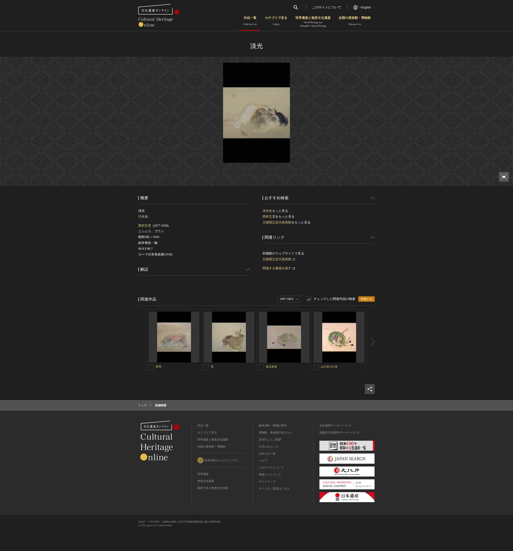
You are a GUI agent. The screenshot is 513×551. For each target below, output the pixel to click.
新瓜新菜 (271, 366)
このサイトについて (326, 7)
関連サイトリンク (270, 474)
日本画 (143, 216)
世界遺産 (203, 474)
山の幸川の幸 (329, 366)
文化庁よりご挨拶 (270, 439)
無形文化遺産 (205, 481)
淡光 (266, 210)
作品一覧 (250, 21)
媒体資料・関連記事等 (273, 425)
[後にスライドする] (371, 342)
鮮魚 (159, 366)
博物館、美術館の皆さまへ (275, 432)
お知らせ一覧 (267, 453)
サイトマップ (267, 481)
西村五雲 (144, 225)
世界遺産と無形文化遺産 (313, 21)
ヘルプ (263, 460)
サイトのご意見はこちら (274, 488)
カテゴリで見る (276, 21)
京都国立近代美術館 (277, 222)
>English (365, 7)
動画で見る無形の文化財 (212, 488)
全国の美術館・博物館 (355, 21)
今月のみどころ (268, 446)
